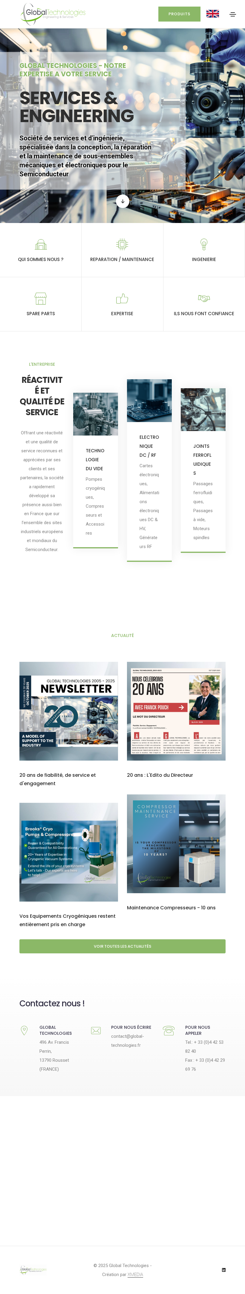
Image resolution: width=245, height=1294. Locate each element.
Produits (179, 14)
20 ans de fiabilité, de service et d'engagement (57, 779)
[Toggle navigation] (232, 14)
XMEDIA (135, 1274)
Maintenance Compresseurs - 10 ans (171, 907)
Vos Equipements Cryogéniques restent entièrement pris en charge (67, 920)
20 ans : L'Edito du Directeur (160, 775)
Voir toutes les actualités (122, 946)
